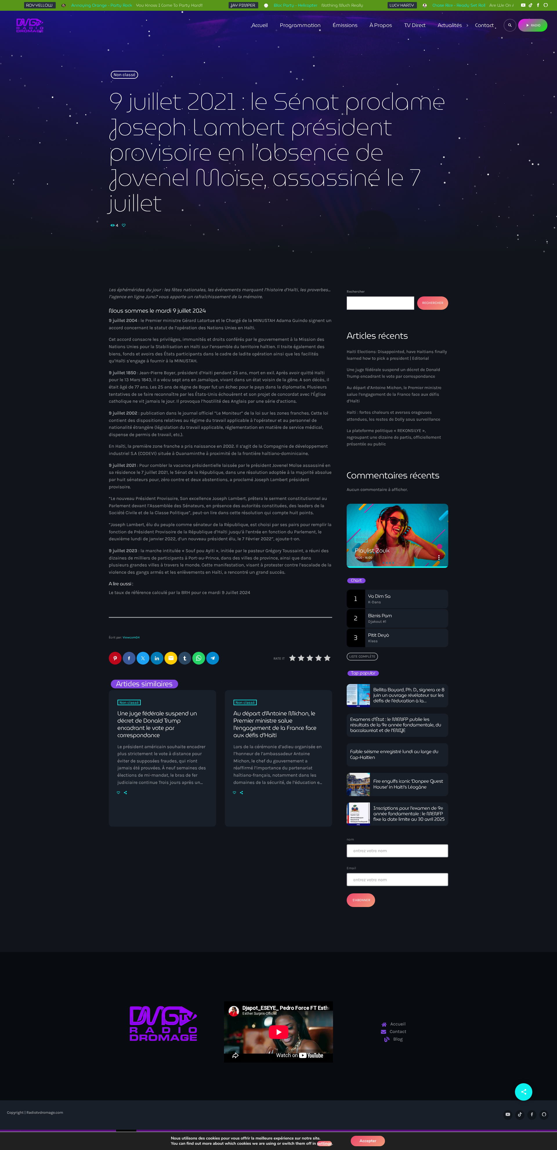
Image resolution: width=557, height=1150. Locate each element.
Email (351, 868)
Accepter (367, 1141)
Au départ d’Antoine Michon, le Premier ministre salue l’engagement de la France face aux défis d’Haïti (275, 724)
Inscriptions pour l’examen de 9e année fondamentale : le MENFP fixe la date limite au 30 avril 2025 (408, 814)
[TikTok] (530, 5)
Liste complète (362, 656)
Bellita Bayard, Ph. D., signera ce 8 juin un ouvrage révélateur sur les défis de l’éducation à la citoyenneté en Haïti (408, 698)
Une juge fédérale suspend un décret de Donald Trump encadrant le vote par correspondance (157, 724)
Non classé (124, 75)
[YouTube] (523, 5)
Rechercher (356, 291)
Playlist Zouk (372, 550)
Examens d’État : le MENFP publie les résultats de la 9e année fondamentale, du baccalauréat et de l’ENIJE (395, 725)
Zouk (361, 539)
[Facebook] (538, 5)
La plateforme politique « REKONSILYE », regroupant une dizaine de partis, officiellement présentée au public (394, 437)
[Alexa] (545, 5)
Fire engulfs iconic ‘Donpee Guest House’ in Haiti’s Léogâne (408, 784)
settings (324, 1143)
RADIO (532, 25)
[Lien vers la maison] (30, 25)
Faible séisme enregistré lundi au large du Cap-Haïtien (394, 754)
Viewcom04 (131, 637)
